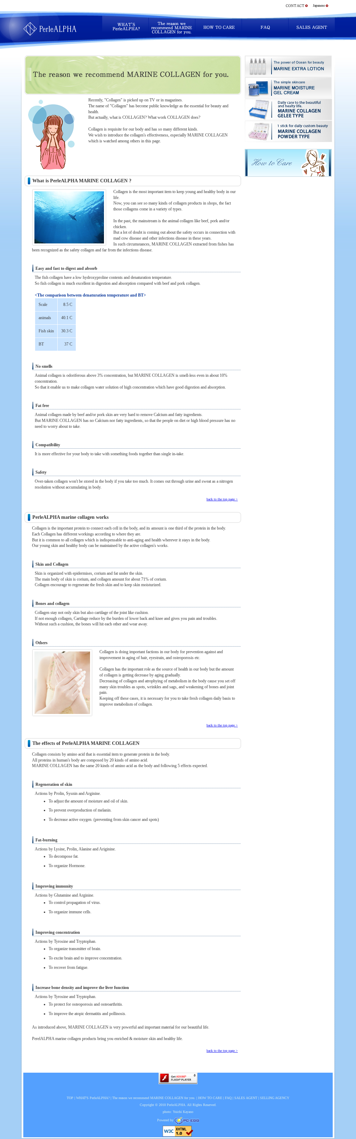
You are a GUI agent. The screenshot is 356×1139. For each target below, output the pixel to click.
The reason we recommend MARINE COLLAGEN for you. (153, 1098)
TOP (70, 1098)
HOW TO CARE (210, 1098)
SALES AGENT (245, 1098)
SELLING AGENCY (274, 1098)
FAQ (228, 1098)
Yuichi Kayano (183, 1112)
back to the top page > (222, 499)
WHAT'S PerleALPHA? (93, 1098)
